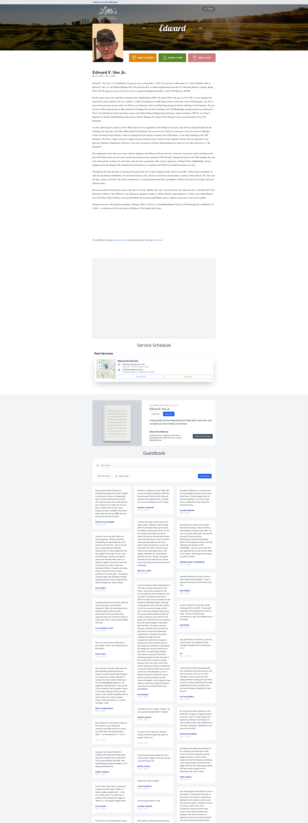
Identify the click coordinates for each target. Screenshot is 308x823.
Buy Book (168, 414)
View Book (155, 414)
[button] (106, 366)
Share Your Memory (203, 436)
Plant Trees (188, 377)
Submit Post (205, 476)
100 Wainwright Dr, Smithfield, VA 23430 (138, 372)
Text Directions (141, 377)
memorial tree (121, 239)
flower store (158, 239)
